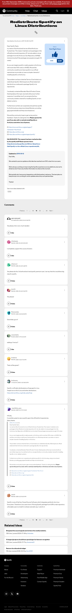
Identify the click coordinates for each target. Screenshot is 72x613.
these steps (57, 4)
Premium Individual (59, 570)
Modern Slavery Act (8, 609)
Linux (9, 191)
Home (12, 16)
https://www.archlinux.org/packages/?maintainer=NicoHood (27, 471)
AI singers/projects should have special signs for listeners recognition (28, 539)
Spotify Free (57, 586)
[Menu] (67, 11)
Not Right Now (55, 49)
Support (39, 570)
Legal (5, 607)
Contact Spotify (42, 582)
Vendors (23, 586)
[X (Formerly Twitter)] (12, 594)
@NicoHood (13, 423)
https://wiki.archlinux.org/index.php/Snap (19, 393)
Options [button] (64, 41)
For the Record (8, 578)
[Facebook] (17, 594)
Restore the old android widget (16, 548)
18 (33, 211)
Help (27, 10)
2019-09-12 (20, 154)
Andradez (30, 533)
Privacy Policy (23, 607)
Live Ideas (23, 16)
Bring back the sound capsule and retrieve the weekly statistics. (26, 531)
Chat (35, 10)
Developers (24, 574)
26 (46, 211)
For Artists (24, 570)
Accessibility (45, 607)
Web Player (40, 574)
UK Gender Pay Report (26, 609)
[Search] (56, 11)
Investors (23, 582)
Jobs (5, 574)
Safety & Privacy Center (13, 607)
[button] (51, 61)
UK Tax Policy (17, 609)
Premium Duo (57, 574)
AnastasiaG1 (31, 542)
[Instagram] (6, 594)
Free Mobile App (42, 578)
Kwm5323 (29, 551)
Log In (62, 11)
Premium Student (58, 582)
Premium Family (58, 578)
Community (11, 10)
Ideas (44, 10)
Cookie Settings (31, 607)
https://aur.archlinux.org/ (16, 132)
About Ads (38, 607)
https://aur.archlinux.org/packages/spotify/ (22, 134)
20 (40, 211)
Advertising (24, 578)
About (6, 570)
